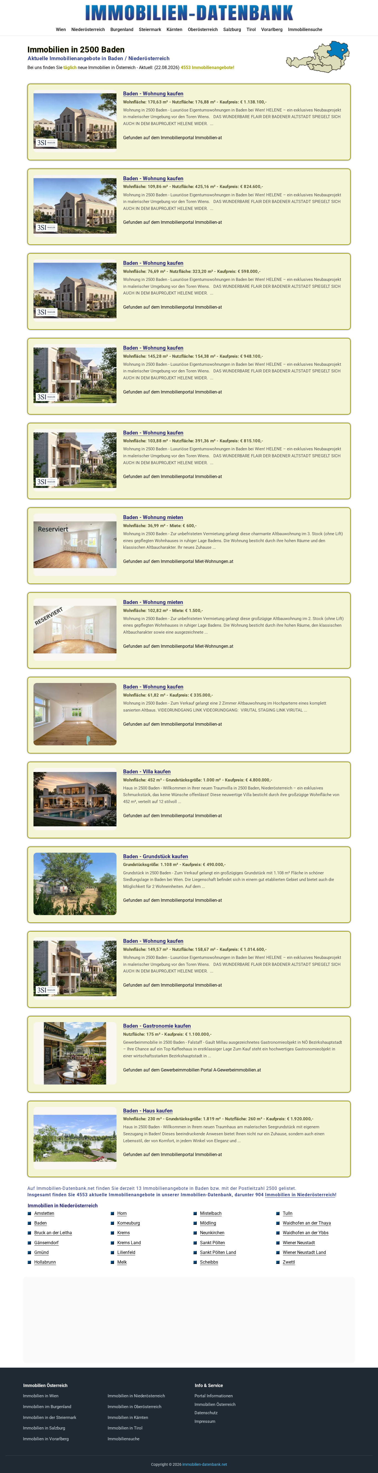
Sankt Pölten (212, 1242)
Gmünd (41, 1252)
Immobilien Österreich (215, 1404)
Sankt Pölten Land (218, 1252)
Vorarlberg (272, 29)
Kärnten (174, 29)
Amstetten (44, 1213)
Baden (40, 1223)
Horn (122, 1213)
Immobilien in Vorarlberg (46, 1438)
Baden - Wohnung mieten (153, 517)
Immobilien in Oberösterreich (134, 1406)
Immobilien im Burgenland (47, 1406)
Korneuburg (128, 1223)
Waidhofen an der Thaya (307, 1223)
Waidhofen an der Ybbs (305, 1232)
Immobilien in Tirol (125, 1428)
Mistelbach (211, 1213)
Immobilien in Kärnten (128, 1417)
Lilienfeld (126, 1252)
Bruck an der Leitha (53, 1232)
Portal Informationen (214, 1395)
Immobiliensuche (305, 29)
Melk (122, 1262)
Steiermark (150, 29)
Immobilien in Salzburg (44, 1428)
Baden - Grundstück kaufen (155, 856)
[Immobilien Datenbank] (189, 20)
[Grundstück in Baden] (74, 913)
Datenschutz (206, 1412)
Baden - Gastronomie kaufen (157, 1026)
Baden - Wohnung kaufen (153, 93)
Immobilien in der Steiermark (49, 1417)
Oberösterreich (203, 29)
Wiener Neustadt (299, 1242)
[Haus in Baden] (74, 828)
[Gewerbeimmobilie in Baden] (74, 1083)
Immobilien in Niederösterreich (300, 1194)
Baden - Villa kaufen (147, 771)
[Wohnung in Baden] (74, 150)
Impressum (205, 1421)
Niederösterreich (88, 29)
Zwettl (289, 1262)
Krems (123, 1232)
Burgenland (121, 29)
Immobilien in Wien (40, 1395)
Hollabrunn (45, 1262)
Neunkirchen (212, 1232)
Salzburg (232, 29)
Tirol (251, 29)
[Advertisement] (189, 1320)
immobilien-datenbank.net (204, 1464)
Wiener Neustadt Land (304, 1252)
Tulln (287, 1213)
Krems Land (129, 1242)
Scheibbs (209, 1262)
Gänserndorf (46, 1242)
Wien (61, 29)
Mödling (208, 1223)
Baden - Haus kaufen (148, 1111)
